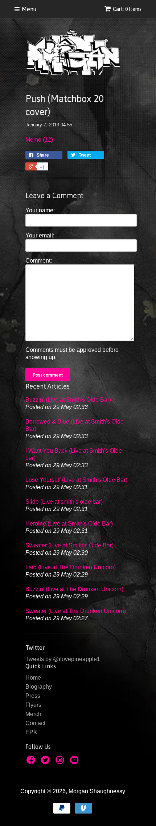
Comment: (38, 260)
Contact (35, 723)
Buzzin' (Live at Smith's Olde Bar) (68, 400)
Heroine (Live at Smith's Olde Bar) (69, 523)
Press (32, 696)
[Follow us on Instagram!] (61, 762)
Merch (33, 714)
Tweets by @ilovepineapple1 (62, 659)
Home (33, 677)
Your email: (39, 235)
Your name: (40, 210)
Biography (38, 687)
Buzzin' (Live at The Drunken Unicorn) (74, 589)
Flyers (33, 705)
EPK (31, 732)
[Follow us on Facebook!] (31, 762)
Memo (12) (39, 140)
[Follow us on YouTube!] (75, 762)
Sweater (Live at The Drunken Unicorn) (75, 611)
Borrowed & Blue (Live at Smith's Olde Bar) (74, 425)
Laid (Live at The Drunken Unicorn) (70, 567)
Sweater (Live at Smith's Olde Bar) (69, 545)
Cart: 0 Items (127, 9)
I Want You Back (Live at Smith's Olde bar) (73, 454)
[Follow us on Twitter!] (46, 762)
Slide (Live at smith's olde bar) (64, 502)
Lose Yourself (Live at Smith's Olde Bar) (76, 480)
